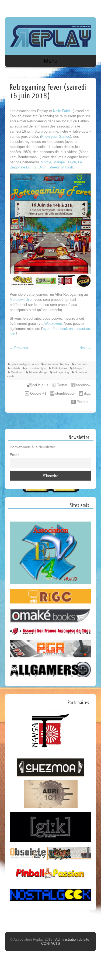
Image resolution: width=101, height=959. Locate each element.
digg (87, 393)
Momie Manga (38, 372)
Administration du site (72, 939)
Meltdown (17, 372)
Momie (46, 162)
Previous (19, 348)
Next (85, 348)
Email (14, 455)
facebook (83, 385)
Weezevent (53, 324)
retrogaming (61, 372)
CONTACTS (50, 943)
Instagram (91, 7)
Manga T (79, 368)
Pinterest (83, 402)
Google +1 (38, 393)
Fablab (15, 368)
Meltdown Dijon (21, 300)
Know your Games (55, 136)
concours (81, 364)
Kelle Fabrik (62, 111)
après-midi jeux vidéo (25, 364)
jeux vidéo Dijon (36, 368)
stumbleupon (65, 393)
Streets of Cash (60, 167)
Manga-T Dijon (64, 162)
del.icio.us (40, 385)
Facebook (80, 7)
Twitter (62, 385)
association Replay (56, 364)
